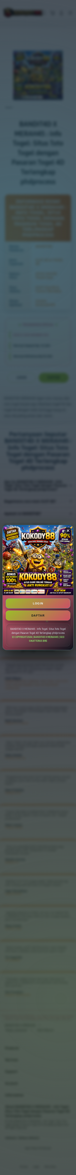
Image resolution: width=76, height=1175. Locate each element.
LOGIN (38, 603)
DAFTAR (38, 615)
